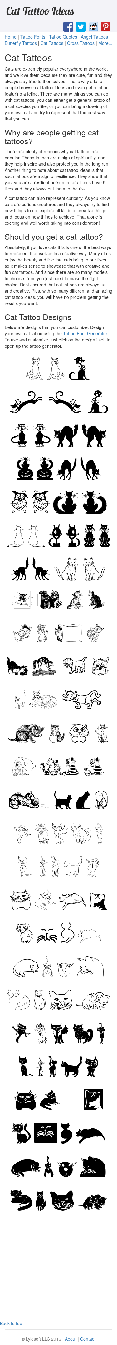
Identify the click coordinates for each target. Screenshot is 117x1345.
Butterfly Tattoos (21, 43)
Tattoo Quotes (63, 37)
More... (105, 43)
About (70, 1339)
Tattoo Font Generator (85, 333)
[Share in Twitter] (81, 26)
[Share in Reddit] (93, 26)
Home (11, 37)
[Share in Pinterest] (106, 26)
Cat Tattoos (52, 43)
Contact (87, 1339)
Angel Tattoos (94, 37)
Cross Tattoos (81, 43)
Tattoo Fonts (32, 37)
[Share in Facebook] (68, 26)
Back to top (11, 1323)
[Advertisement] (58, 1269)
